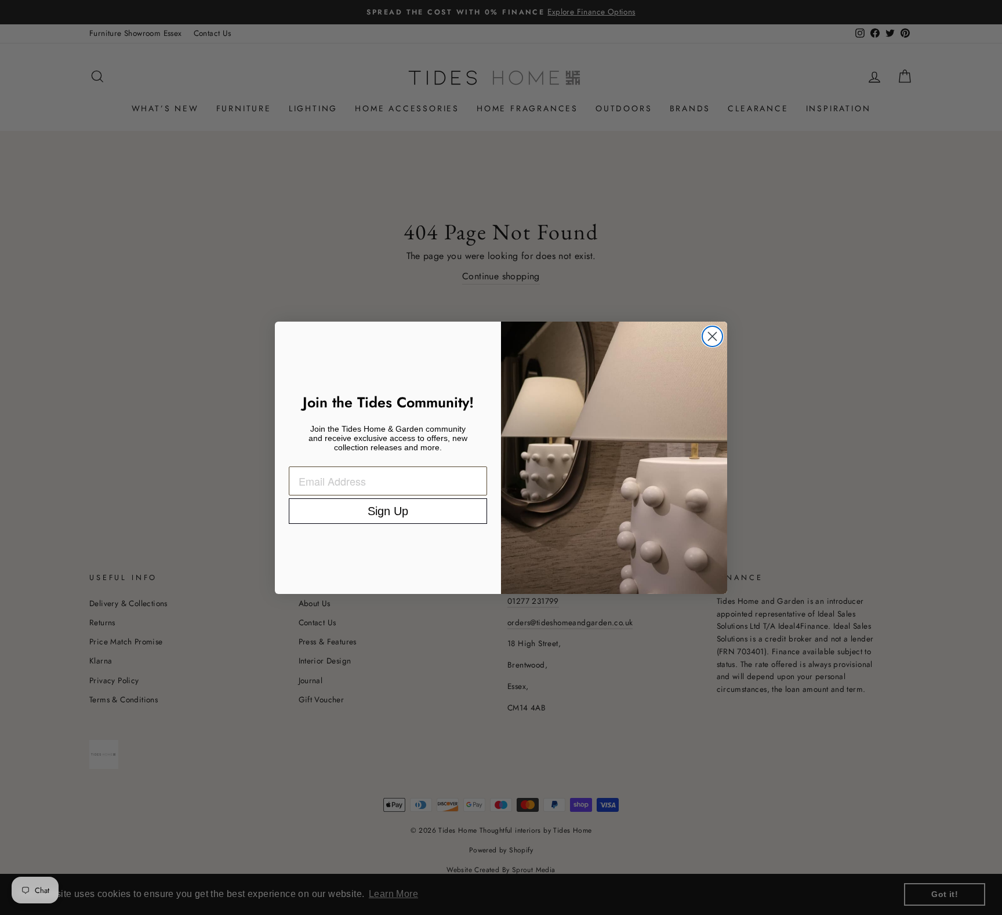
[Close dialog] (712, 336)
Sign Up (388, 511)
